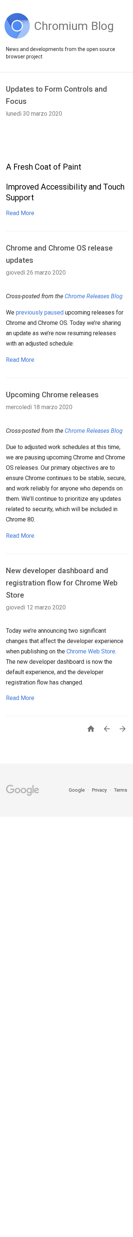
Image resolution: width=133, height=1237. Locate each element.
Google (77, 790)
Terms (120, 790)
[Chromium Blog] (74, 37)
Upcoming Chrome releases (52, 394)
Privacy (100, 790)
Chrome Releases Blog (94, 296)
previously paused (40, 312)
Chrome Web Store (90, 651)
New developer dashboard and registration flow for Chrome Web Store (61, 582)
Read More (20, 213)
